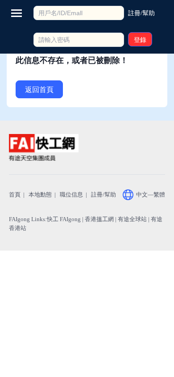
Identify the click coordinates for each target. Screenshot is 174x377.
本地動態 (40, 194)
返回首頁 (39, 89)
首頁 (15, 194)
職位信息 (71, 194)
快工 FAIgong (64, 219)
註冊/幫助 (103, 194)
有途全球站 (132, 219)
